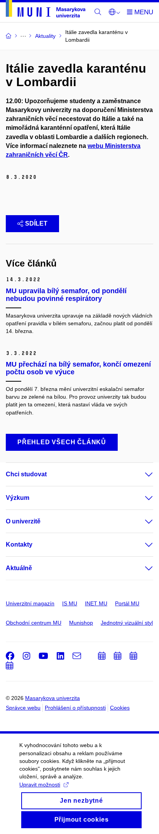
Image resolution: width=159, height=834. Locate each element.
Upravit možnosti (39, 784)
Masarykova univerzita (52, 698)
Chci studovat (26, 474)
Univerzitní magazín (30, 603)
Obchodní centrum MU (33, 623)
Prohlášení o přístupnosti (75, 708)
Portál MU (127, 603)
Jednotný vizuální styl (127, 623)
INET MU (96, 603)
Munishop (81, 623)
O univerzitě (23, 521)
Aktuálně (19, 568)
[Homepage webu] (45, 10)
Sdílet (36, 223)
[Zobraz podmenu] (141, 474)
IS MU (69, 603)
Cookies (120, 708)
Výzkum (17, 497)
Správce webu (23, 708)
